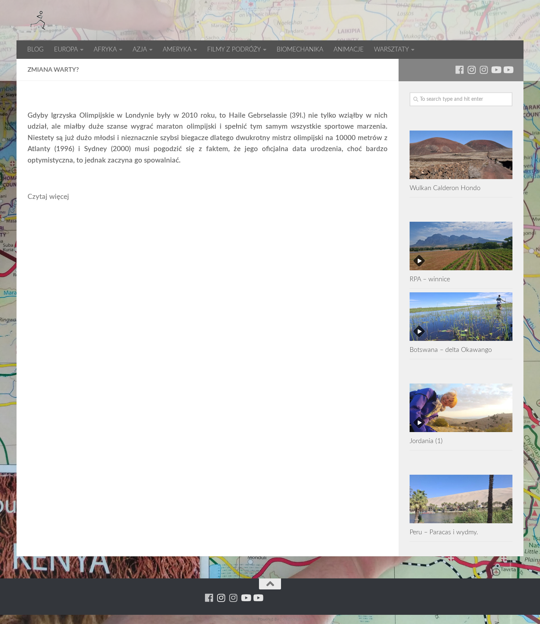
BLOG (35, 49)
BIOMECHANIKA (300, 49)
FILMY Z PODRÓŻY (234, 49)
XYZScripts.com (296, 619)
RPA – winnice (430, 279)
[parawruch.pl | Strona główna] (39, 20)
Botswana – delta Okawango (451, 350)
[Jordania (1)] (461, 408)
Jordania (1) (426, 441)
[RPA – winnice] (461, 246)
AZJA (140, 49)
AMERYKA (177, 49)
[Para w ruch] (471, 69)
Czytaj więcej (48, 196)
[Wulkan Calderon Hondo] (461, 155)
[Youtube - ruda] (495, 69)
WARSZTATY (391, 49)
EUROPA (66, 49)
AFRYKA (105, 49)
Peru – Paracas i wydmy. (444, 532)
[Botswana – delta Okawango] (461, 316)
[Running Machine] (459, 69)
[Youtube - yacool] (507, 69)
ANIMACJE (349, 49)
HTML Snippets (243, 619)
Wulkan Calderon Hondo (445, 188)
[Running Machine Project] (483, 69)
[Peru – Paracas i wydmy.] (461, 499)
